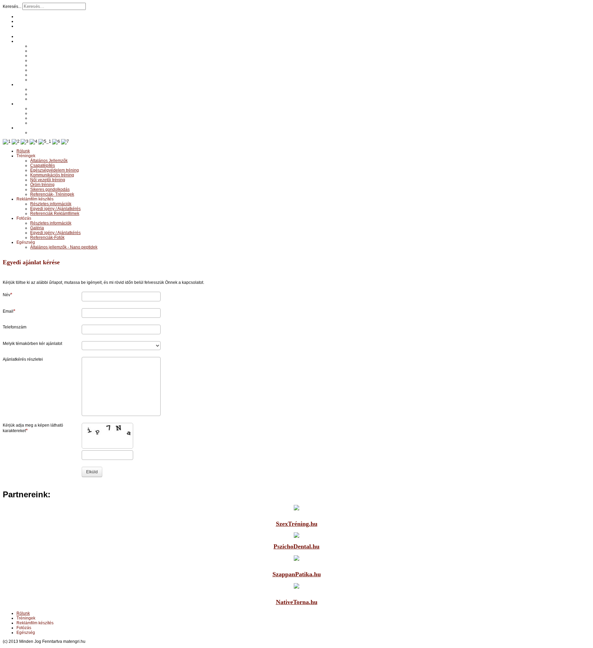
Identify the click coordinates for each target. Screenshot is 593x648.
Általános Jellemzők (49, 46)
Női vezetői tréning (47, 65)
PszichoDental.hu (296, 546)
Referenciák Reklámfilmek (54, 98)
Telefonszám (14, 327)
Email (8, 311)
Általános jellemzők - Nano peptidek (63, 132)
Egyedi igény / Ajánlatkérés (55, 94)
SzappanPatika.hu (296, 574)
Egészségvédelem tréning (54, 55)
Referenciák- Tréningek (52, 79)
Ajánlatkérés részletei (23, 359)
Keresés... (12, 6)
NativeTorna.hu (296, 602)
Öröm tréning (42, 70)
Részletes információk (50, 89)
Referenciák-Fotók (47, 122)
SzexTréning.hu (296, 523)
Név (6, 294)
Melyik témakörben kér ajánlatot (32, 343)
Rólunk (23, 36)
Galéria (37, 113)
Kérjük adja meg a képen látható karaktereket (33, 428)
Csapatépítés (42, 50)
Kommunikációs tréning (52, 60)
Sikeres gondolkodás (50, 74)
